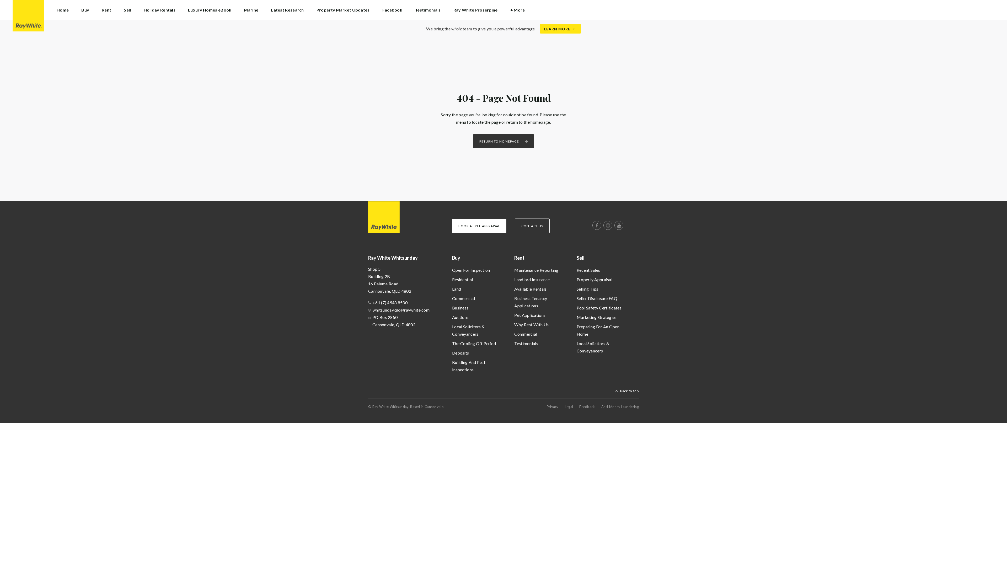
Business (460, 307)
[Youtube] (618, 225)
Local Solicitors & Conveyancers (468, 330)
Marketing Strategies (597, 317)
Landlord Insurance (532, 279)
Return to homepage (499, 141)
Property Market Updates (343, 9)
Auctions (460, 317)
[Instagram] (607, 225)
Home (63, 9)
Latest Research (287, 9)
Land (456, 288)
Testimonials (428, 9)
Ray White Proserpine (475, 9)
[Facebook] (596, 225)
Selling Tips (587, 288)
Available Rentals (530, 288)
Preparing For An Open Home (598, 330)
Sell (581, 258)
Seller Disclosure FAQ (597, 298)
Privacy (553, 407)
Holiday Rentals (160, 9)
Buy (456, 258)
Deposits (460, 352)
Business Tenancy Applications (530, 302)
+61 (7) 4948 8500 (390, 302)
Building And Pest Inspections (468, 366)
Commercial (463, 298)
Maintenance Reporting (536, 270)
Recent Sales (588, 270)
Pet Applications (529, 315)
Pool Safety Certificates (599, 307)
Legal (569, 407)
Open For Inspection (471, 270)
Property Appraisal (594, 279)
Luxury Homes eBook (209, 9)
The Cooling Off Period (474, 343)
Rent (519, 258)
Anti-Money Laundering (620, 407)
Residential (462, 279)
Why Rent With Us (531, 324)
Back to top (629, 391)
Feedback (587, 407)
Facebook (392, 9)
